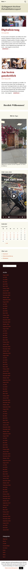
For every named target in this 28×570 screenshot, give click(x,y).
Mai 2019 (5, 469)
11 (6, 235)
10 (3, 235)
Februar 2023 (6, 369)
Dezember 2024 (6, 319)
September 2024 (6, 326)
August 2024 (6, 328)
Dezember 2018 (6, 480)
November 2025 (6, 295)
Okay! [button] (21, 568)
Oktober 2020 (6, 431)
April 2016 (5, 527)
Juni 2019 (5, 467)
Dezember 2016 (6, 516)
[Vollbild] (24, 217)
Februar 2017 (6, 511)
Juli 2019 (5, 465)
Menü (2, 1)
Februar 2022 (6, 395)
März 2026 (5, 286)
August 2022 (6, 382)
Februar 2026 (6, 288)
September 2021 (6, 406)
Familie (4, 543)
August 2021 (6, 409)
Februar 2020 (6, 449)
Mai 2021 (5, 415)
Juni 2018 (5, 487)
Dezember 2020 (6, 427)
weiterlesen (6, 48)
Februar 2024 (6, 342)
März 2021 (5, 420)
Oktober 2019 (6, 458)
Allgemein (5, 539)
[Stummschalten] (22, 217)
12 (10, 235)
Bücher (4, 541)
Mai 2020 (5, 442)
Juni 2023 (5, 360)
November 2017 (6, 498)
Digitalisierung (10, 30)
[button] (14, 196)
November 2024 (6, 322)
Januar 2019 (6, 478)
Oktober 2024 (6, 324)
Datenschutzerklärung (8, 256)
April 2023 (5, 364)
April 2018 (5, 491)
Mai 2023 (5, 362)
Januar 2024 (6, 344)
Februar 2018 (6, 494)
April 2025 (5, 310)
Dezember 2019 (6, 453)
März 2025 (5, 313)
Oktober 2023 (6, 351)
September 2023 (6, 353)
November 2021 (6, 402)
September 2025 (6, 299)
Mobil (4, 552)
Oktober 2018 (6, 482)
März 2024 (5, 339)
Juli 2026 (5, 277)
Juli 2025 (5, 304)
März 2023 (5, 366)
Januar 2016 (6, 529)
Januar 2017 (6, 514)
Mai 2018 (5, 489)
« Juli (6, 243)
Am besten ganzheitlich (8, 74)
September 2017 (6, 503)
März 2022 (5, 393)
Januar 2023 (6, 371)
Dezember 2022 (6, 373)
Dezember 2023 (6, 346)
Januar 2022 (6, 398)
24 (3, 239)
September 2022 (6, 380)
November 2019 (6, 456)
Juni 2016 (5, 525)
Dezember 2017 (6, 496)
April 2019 (5, 471)
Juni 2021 (5, 413)
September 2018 (6, 485)
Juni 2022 (5, 386)
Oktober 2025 (6, 297)
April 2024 (5, 337)
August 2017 (6, 505)
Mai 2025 (5, 308)
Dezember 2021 (6, 400)
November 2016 (6, 518)
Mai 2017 (5, 507)
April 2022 (5, 391)
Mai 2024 (5, 335)
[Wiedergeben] (3, 217)
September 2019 (6, 460)
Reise (4, 554)
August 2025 (6, 301)
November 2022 (6, 375)
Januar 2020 (6, 451)
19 (10, 237)
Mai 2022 (5, 389)
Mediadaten (5, 258)
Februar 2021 (6, 422)
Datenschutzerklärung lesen (11, 568)
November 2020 (6, 429)
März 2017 (5, 509)
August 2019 (6, 462)
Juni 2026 (5, 279)
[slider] (13, 217)
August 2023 (6, 355)
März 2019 (5, 474)
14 (17, 235)
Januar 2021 (6, 424)
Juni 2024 (5, 333)
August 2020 (6, 436)
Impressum (5, 253)
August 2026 (6, 275)
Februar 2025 (6, 315)
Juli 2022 (5, 384)
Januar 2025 (6, 317)
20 (14, 237)
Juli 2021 (5, 411)
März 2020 (5, 447)
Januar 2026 (6, 290)
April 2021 (5, 418)
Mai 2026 (5, 281)
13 (14, 235)
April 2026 (5, 284)
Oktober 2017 (6, 500)
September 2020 (6, 433)
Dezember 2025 (6, 293)
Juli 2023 (5, 357)
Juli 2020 (5, 438)
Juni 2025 (5, 306)
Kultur (4, 550)
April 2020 (5, 444)
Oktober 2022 (6, 377)
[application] (14, 196)
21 (17, 237)
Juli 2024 (5, 331)
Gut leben (5, 548)
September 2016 (6, 520)
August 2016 (6, 523)
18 (6, 237)
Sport (4, 556)
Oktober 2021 (6, 404)
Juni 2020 (5, 440)
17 (3, 237)
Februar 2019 (6, 476)
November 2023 (6, 348)
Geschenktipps (6, 545)
